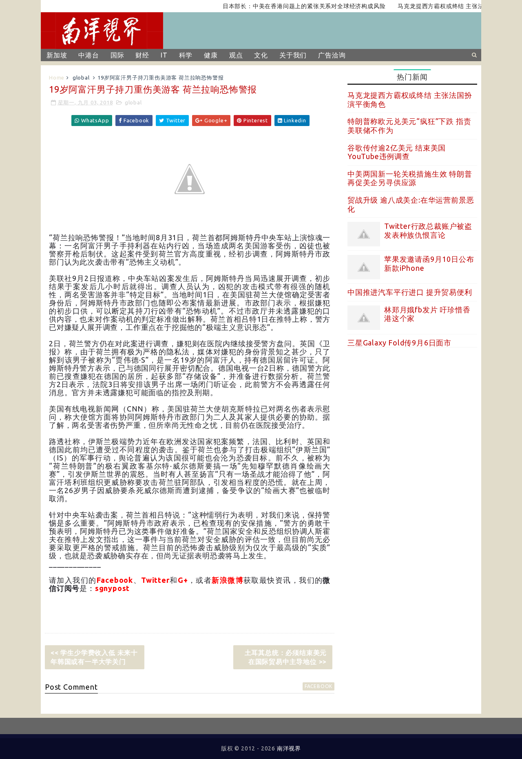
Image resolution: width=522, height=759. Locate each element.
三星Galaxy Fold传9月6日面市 (399, 343)
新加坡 (56, 55)
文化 (261, 55)
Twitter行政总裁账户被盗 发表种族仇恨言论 (428, 230)
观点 (236, 55)
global (81, 77)
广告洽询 (331, 55)
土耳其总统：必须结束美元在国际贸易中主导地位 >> (286, 657)
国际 (117, 55)
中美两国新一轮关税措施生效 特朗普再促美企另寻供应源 (409, 178)
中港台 (88, 55)
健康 (211, 55)
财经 (142, 55)
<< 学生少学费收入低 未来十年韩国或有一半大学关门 (94, 657)
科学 (186, 55)
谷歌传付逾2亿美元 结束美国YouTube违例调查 (396, 152)
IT (164, 55)
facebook (318, 686)
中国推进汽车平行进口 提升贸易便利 (409, 292)
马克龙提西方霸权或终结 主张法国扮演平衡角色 (451, 6)
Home (56, 77)
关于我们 (293, 55)
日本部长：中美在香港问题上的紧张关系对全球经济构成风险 (293, 6)
